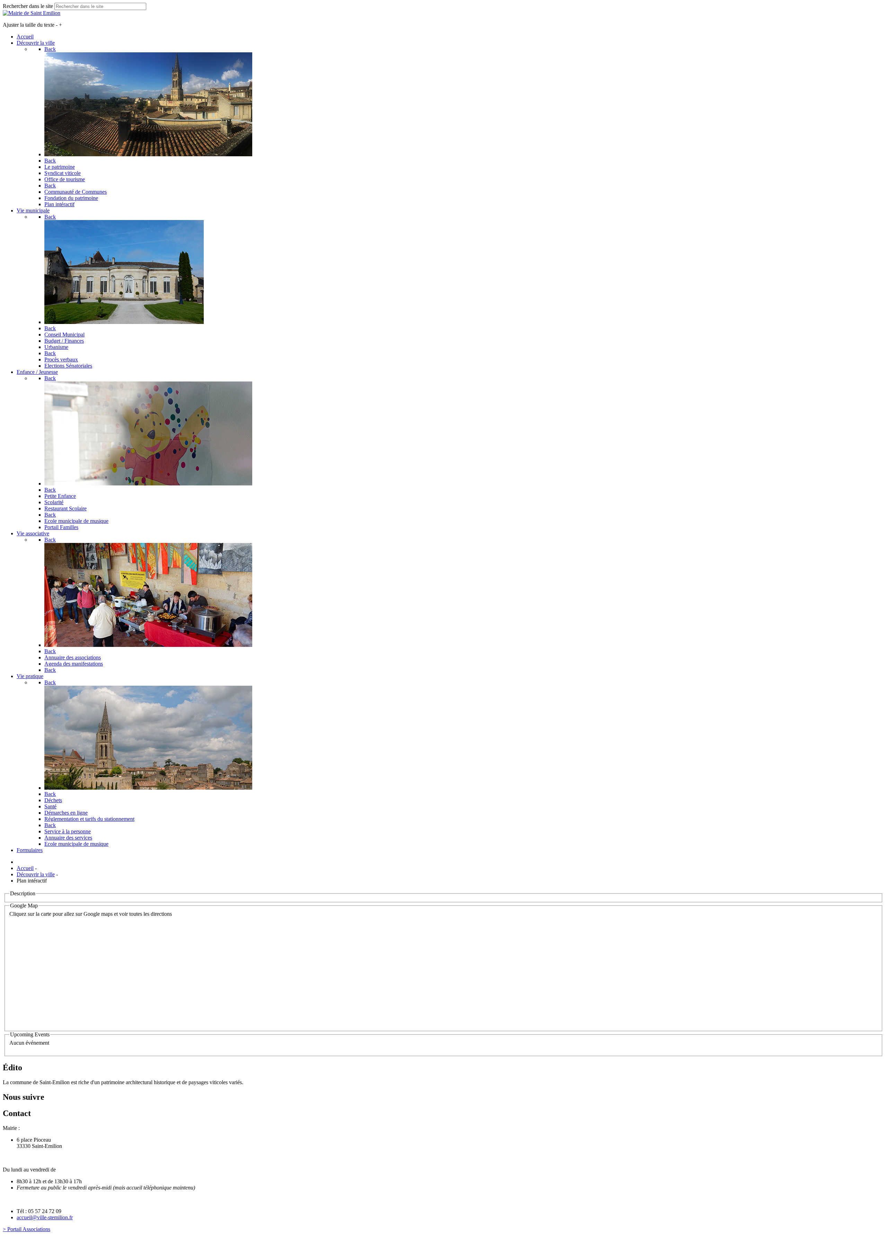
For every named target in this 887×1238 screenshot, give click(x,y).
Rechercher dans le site (28, 6)
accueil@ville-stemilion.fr (45, 1217)
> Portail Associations (26, 1229)
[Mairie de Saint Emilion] (31, 13)
